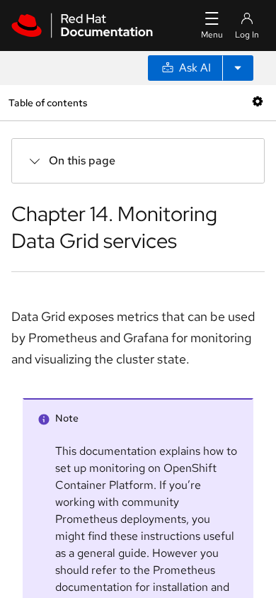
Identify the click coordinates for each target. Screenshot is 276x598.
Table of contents (48, 102)
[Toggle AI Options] (237, 68)
